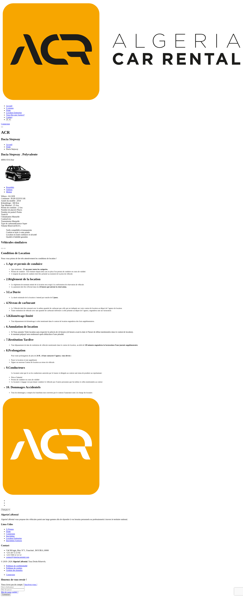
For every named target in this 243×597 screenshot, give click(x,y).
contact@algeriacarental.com (17, 557)
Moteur (9, 192)
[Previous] (5, 248)
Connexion (10, 575)
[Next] (2, 248)
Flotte (8, 147)
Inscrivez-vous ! (30, 584)
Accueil (9, 144)
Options (9, 190)
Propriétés (10, 187)
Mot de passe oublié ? (9, 592)
